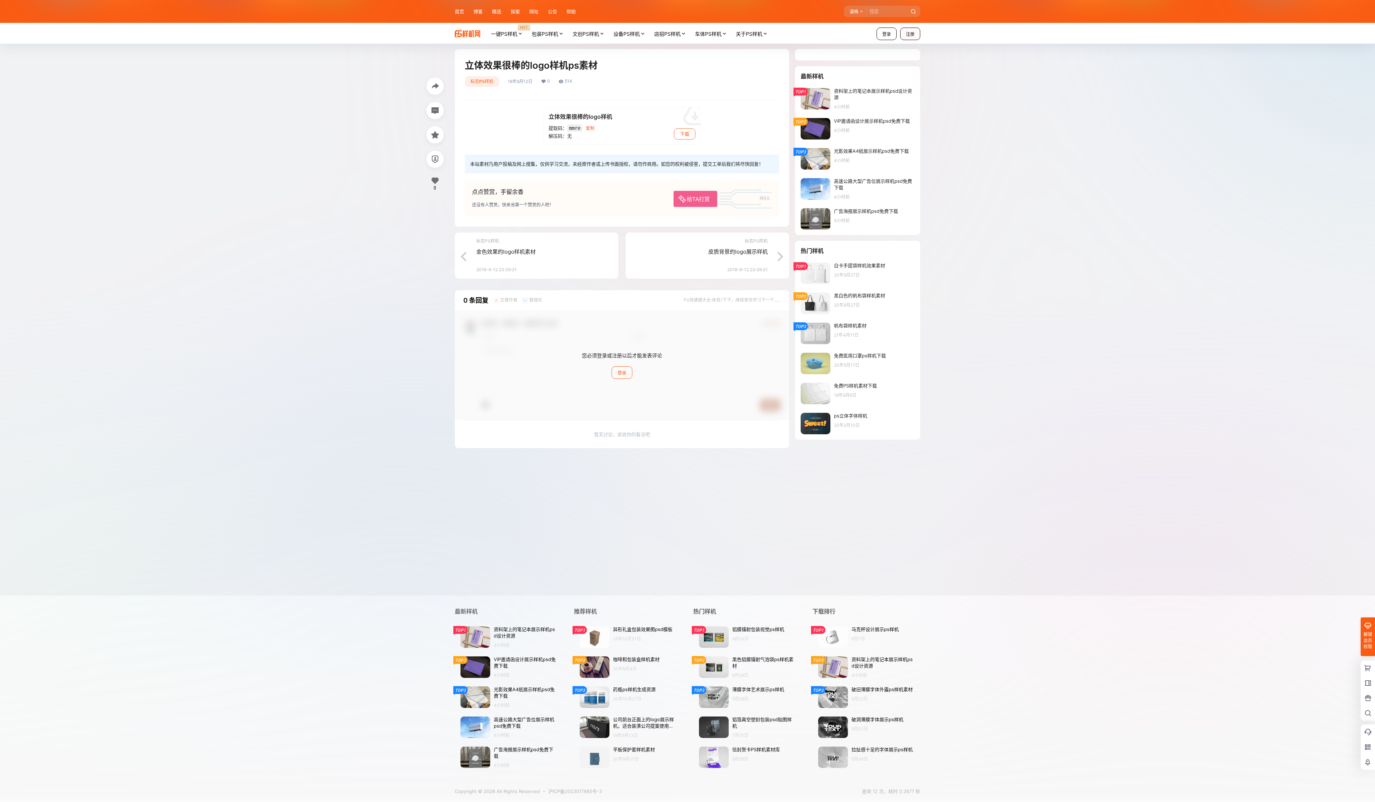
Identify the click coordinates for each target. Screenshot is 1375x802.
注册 (910, 34)
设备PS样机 (626, 34)
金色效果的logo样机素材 (506, 251)
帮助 (571, 11)
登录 (886, 34)
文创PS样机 (586, 34)
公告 (552, 11)
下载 (684, 134)
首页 (459, 11)
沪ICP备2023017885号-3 (575, 791)
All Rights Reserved (517, 791)
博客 (478, 11)
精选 (496, 11)
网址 (534, 11)
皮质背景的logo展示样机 (738, 251)
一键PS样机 (509, 31)
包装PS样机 (545, 34)
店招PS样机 (667, 34)
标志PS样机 (482, 81)
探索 (515, 11)
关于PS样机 (749, 34)
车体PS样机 (708, 34)
